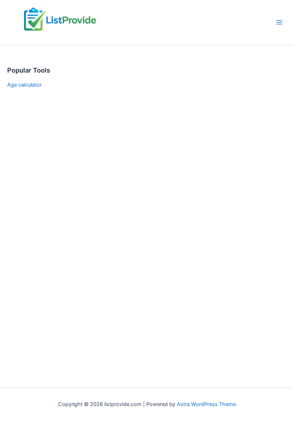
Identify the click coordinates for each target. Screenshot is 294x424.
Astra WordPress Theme (206, 404)
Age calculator (24, 85)
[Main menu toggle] (279, 22)
